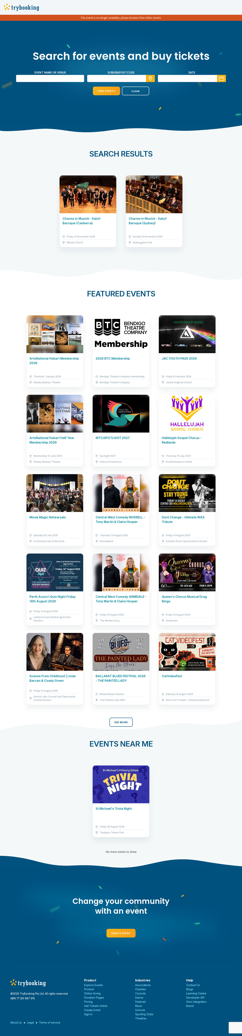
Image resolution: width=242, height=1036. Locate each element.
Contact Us (193, 985)
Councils (140, 993)
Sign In (88, 1014)
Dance (139, 997)
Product (89, 989)
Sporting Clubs (144, 1014)
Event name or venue (50, 72)
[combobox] (121, 78)
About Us (16, 1022)
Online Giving (92, 993)
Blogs (189, 989)
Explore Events (93, 985)
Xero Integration (196, 1001)
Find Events (106, 91)
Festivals (140, 1001)
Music (138, 1005)
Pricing (88, 1001)
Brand (190, 1005)
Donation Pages (94, 997)
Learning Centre (196, 993)
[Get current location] (150, 78)
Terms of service (49, 1022)
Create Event (121, 933)
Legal (30, 1022)
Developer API (195, 997)
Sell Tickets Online (95, 1005)
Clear (135, 91)
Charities (140, 989)
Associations (143, 985)
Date (191, 72)
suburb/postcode (121, 72)
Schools (140, 1010)
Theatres (141, 1018)
